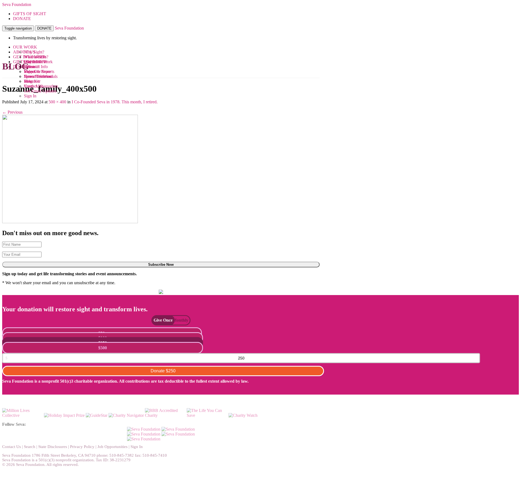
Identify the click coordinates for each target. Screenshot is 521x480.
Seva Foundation (16, 4)
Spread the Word (38, 76)
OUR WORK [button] (25, 47)
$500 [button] (102, 347)
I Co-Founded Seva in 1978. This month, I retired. (115, 102)
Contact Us (11, 446)
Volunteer (32, 81)
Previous (12, 112)
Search (29, 446)
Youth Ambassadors (41, 86)
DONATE (44, 28)
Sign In (30, 96)
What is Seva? (36, 57)
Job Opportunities (112, 446)
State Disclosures (52, 446)
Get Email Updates (40, 91)
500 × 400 (57, 102)
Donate (163, 371)
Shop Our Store (37, 71)
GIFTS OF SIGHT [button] (29, 13)
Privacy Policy (82, 446)
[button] (160, 320)
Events (30, 66)
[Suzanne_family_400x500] (70, 221)
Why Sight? (34, 52)
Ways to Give (35, 61)
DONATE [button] (22, 18)
